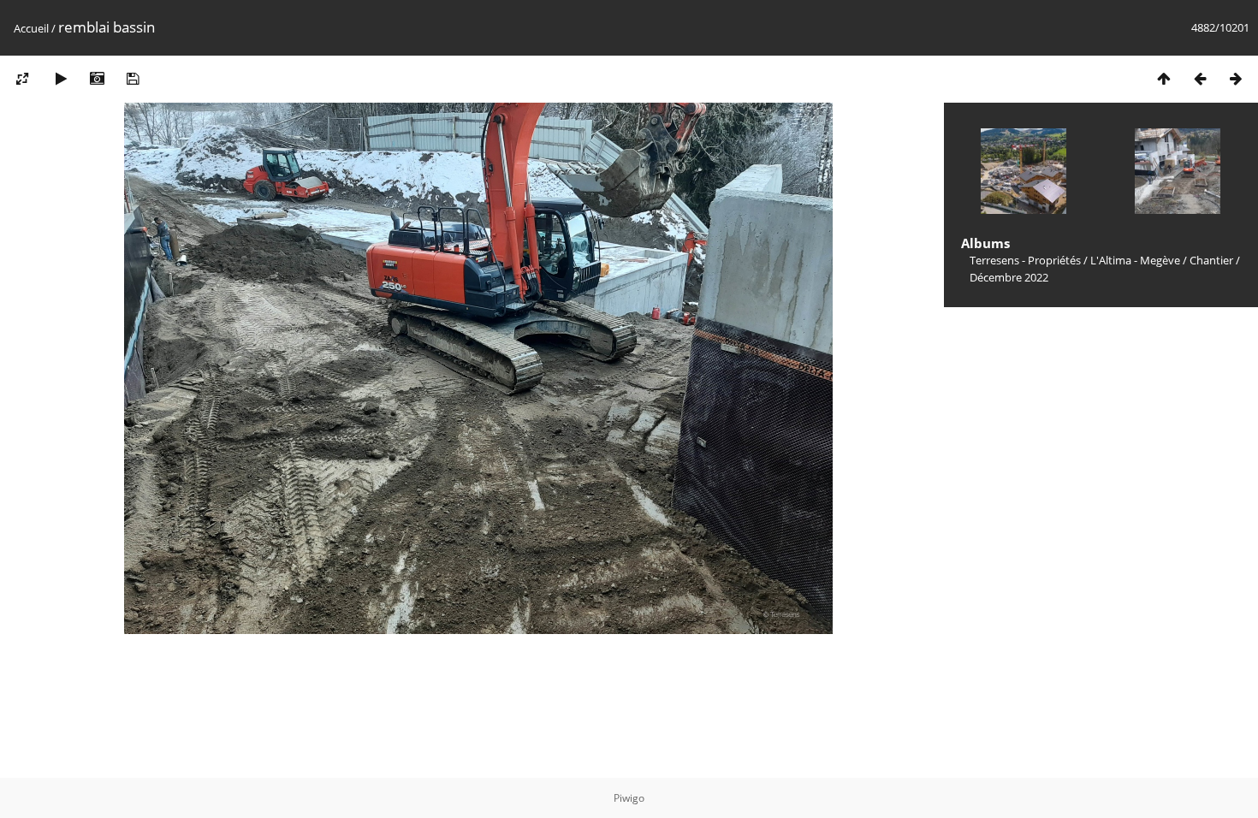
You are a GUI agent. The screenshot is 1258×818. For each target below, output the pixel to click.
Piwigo (629, 798)
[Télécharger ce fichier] (133, 78)
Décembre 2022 (1009, 277)
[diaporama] (61, 78)
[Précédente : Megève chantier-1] (1200, 78)
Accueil (31, 28)
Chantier (1211, 260)
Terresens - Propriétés (1025, 260)
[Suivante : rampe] (1236, 78)
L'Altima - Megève (1135, 260)
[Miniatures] (1164, 78)
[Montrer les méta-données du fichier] (97, 78)
